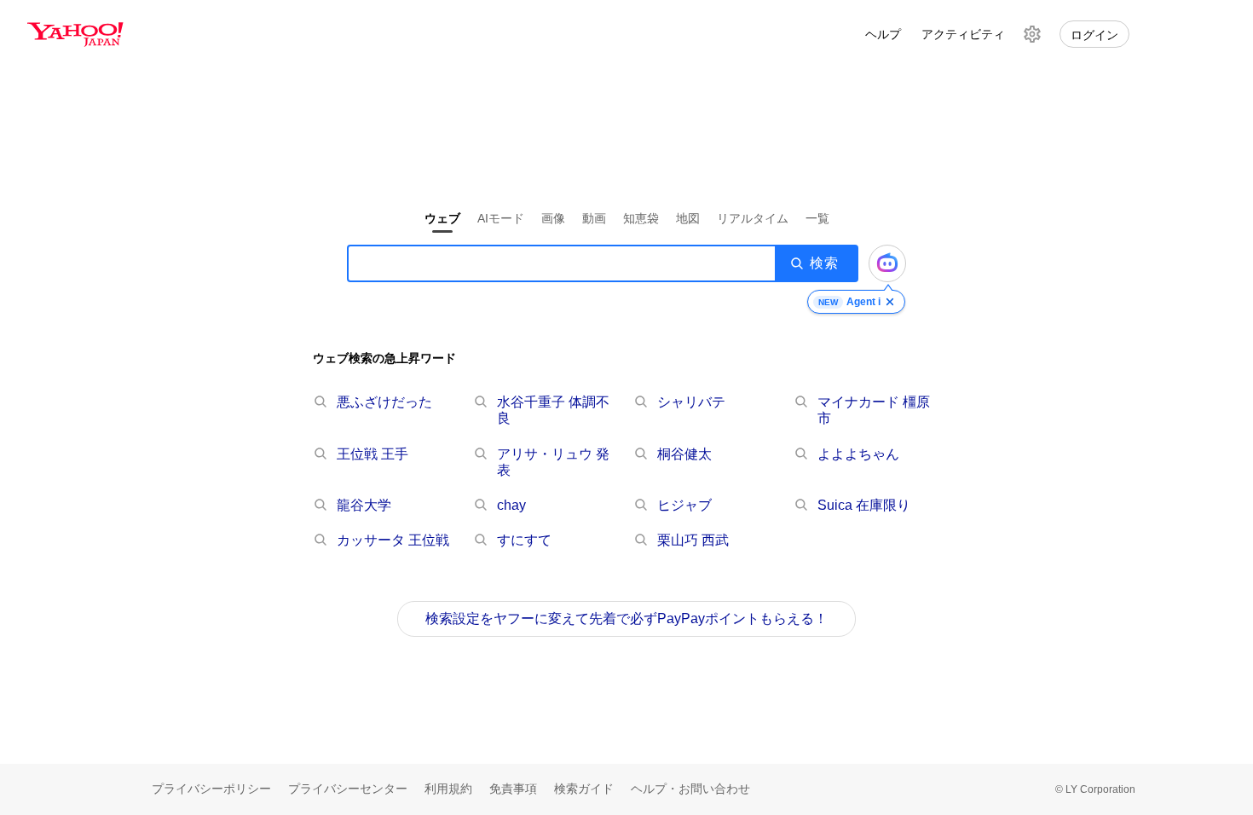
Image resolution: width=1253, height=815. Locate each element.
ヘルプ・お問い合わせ (690, 788)
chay (511, 505)
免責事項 (513, 788)
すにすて (524, 540)
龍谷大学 (364, 505)
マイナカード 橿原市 (873, 410)
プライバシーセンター (347, 788)
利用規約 (448, 788)
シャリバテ (691, 402)
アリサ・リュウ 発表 (553, 462)
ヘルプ (883, 34)
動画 (594, 218)
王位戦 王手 (372, 454)
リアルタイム (752, 218)
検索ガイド (584, 788)
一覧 (817, 218)
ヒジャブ (684, 505)
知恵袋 (641, 218)
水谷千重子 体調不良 (553, 410)
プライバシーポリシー (211, 788)
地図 (688, 218)
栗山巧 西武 (693, 540)
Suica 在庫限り (863, 505)
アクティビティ (963, 34)
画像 (553, 218)
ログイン (1094, 35)
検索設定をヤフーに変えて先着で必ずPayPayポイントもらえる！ (626, 618)
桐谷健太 (684, 454)
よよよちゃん (858, 454)
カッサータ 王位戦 (393, 540)
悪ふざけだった (384, 402)
